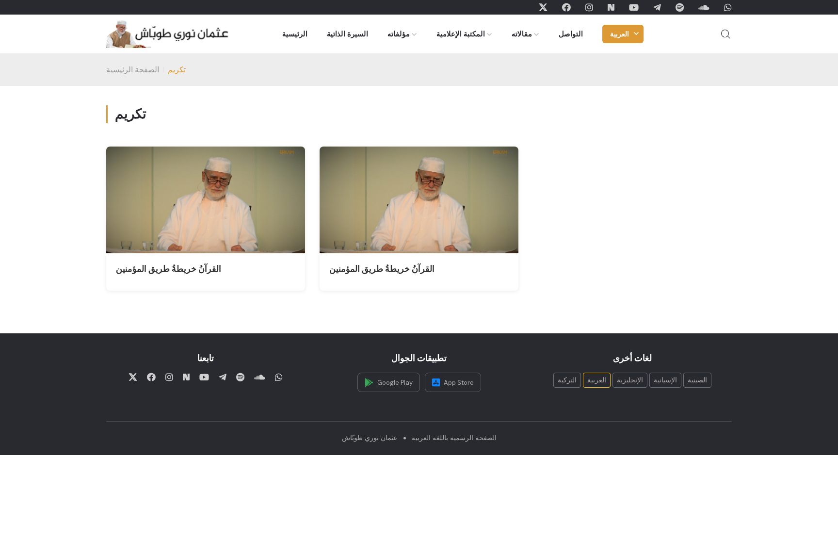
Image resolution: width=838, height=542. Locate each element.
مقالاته (522, 34)
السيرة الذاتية (347, 34)
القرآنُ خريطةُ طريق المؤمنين (168, 269)
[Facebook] (566, 7)
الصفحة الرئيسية (132, 70)
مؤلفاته (398, 34)
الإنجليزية (630, 380)
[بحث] (725, 34)
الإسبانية (665, 380)
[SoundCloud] (703, 7)
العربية (619, 34)
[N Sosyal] (611, 7)
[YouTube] (634, 7)
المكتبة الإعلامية (460, 34)
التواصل (571, 34)
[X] (543, 7)
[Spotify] (680, 7)
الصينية (697, 380)
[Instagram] (589, 7)
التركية (567, 380)
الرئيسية (294, 34)
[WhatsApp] (728, 7)
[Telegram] (657, 7)
